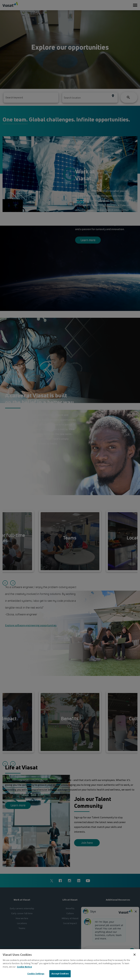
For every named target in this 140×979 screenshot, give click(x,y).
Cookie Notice (24, 966)
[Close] (134, 954)
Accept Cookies (60, 973)
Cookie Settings (35, 973)
